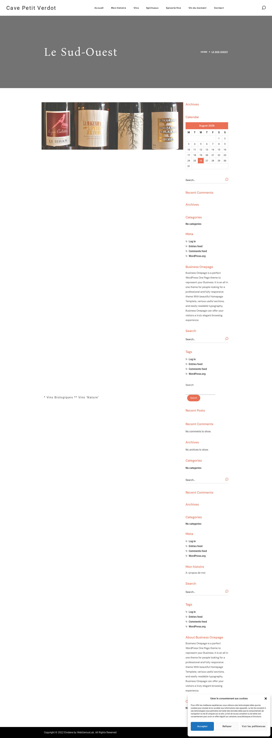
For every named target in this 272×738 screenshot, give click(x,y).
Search (190, 385)
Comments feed (198, 251)
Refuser (227, 726)
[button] (265, 698)
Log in (192, 241)
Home (204, 52)
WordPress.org (197, 256)
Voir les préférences (254, 726)
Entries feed (195, 246)
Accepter (202, 726)
